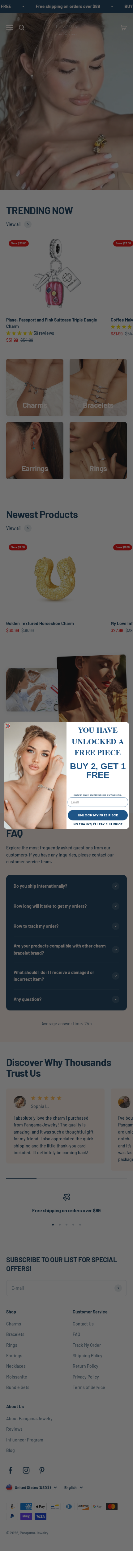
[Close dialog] (8, 726)
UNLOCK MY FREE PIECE (98, 815)
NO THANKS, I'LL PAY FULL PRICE (98, 824)
